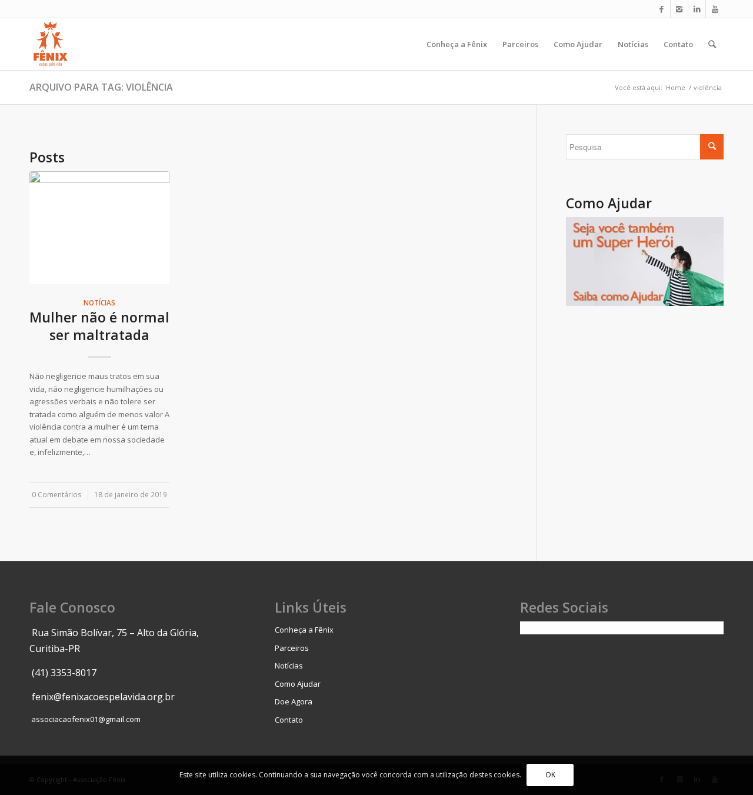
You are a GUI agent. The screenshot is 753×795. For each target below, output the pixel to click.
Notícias (99, 302)
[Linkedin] (696, 9)
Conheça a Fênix (304, 629)
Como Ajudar (298, 683)
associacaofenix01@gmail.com (86, 719)
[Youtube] (715, 9)
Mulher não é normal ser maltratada (99, 326)
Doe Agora (293, 701)
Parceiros (292, 648)
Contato (289, 719)
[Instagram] (679, 9)
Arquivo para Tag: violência (101, 87)
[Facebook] (661, 9)
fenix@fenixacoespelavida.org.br (103, 696)
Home (675, 87)
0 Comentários (57, 494)
